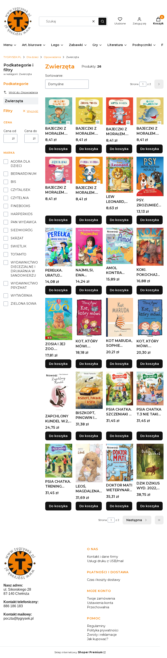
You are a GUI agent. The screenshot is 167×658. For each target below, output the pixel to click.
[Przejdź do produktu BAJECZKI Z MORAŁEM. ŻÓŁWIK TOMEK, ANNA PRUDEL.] (89, 110)
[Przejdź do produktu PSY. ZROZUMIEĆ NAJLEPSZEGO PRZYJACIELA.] (150, 176)
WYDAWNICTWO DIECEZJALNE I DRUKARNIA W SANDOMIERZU (24, 268)
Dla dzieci (32, 57)
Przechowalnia (98, 607)
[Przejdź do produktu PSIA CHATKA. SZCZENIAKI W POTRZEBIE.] (119, 388)
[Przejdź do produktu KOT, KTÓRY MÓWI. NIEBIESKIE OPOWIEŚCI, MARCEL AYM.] (150, 317)
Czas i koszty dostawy (103, 580)
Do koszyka (58, 149)
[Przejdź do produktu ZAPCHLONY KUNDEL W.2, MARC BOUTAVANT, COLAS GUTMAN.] (58, 392)
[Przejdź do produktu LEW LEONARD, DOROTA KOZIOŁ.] (119, 175)
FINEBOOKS (20, 206)
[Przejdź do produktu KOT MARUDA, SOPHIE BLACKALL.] (119, 317)
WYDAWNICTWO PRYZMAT (24, 285)
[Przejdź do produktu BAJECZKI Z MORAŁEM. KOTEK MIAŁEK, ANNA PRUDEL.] (119, 111)
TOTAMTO (18, 254)
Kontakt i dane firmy (102, 557)
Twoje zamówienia (101, 598)
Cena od (9, 131)
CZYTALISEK (20, 190)
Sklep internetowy (78, 652)
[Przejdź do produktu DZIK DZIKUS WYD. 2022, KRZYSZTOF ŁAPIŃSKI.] (150, 461)
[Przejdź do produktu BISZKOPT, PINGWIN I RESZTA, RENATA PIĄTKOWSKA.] (89, 390)
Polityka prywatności (102, 630)
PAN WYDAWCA (23, 222)
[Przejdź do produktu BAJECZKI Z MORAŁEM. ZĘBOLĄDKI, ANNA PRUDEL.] (58, 170)
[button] (102, 21)
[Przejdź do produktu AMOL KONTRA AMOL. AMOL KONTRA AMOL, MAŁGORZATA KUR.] (119, 246)
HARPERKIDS (22, 214)
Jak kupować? (97, 639)
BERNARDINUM (24, 174)
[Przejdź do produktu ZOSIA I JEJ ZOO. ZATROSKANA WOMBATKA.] (58, 319)
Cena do (30, 131)
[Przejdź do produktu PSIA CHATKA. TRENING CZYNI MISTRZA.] (58, 461)
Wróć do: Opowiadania (23, 92)
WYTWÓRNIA (21, 296)
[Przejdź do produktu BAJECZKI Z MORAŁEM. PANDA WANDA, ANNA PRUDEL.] (89, 170)
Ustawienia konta (100, 603)
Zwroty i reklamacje (102, 635)
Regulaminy (96, 626)
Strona (134, 84)
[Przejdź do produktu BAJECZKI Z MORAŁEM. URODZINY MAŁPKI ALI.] (58, 110)
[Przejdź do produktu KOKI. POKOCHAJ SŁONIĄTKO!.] (150, 247)
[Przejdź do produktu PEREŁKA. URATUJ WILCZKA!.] (58, 247)
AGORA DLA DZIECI (20, 164)
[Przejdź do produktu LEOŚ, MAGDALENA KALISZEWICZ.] (89, 463)
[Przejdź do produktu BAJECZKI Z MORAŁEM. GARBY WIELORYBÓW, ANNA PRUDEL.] (150, 110)
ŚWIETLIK (18, 246)
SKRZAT (17, 238)
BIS (13, 182)
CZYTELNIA (20, 198)
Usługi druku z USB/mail (105, 561)
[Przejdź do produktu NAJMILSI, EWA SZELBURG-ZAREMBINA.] (89, 247)
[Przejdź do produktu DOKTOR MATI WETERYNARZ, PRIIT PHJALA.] (119, 462)
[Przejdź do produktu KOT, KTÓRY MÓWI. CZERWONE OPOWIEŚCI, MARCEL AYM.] (89, 317)
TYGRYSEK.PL (12, 57)
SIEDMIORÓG (22, 230)
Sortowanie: (54, 76)
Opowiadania (52, 57)
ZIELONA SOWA (23, 304)
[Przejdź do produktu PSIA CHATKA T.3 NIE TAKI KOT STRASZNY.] (150, 388)
